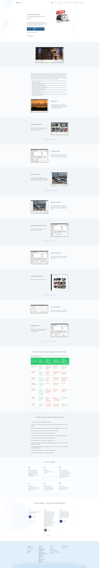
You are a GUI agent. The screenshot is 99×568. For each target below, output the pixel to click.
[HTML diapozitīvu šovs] (59, 282)
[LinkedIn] (64, 548)
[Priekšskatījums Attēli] (59, 128)
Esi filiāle (51, 553)
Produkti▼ (65, 2)
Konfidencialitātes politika (54, 550)
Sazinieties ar (81, 2)
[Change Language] (51, 2)
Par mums (55, 2)
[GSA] (19, 2)
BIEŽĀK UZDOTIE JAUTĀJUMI (55, 552)
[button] (49, 55)
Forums (70, 2)
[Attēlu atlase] (39, 105)
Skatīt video (29, 32)
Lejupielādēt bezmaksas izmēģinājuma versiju (49, 139)
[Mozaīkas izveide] (39, 155)
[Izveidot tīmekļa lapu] (39, 257)
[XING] (65, 548)
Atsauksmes (61, 2)
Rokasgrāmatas (75, 2)
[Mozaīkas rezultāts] (39, 206)
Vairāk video (34, 32)
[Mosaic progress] (59, 179)
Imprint (39, 562)
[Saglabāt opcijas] (59, 330)
